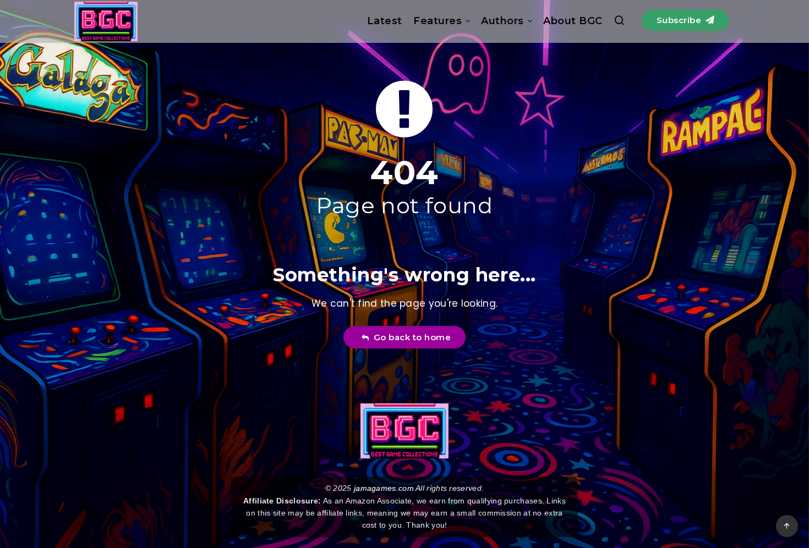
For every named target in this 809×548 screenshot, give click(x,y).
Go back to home (410, 337)
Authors (502, 21)
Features (437, 21)
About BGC (573, 21)
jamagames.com (384, 488)
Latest (384, 21)
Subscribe (680, 20)
